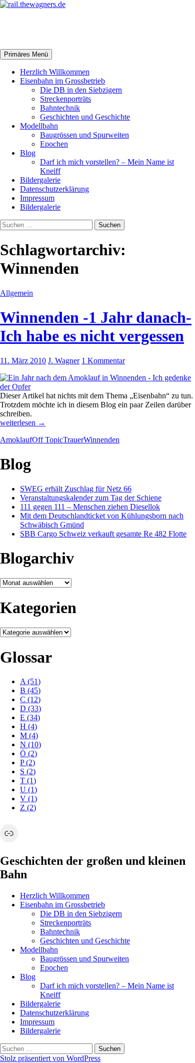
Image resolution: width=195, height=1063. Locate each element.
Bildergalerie (40, 180)
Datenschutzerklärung (54, 189)
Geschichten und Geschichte (85, 117)
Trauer (73, 439)
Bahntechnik (60, 108)
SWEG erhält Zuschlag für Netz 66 (76, 488)
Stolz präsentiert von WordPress (50, 1058)
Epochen (54, 144)
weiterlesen (23, 422)
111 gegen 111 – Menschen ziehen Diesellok (90, 506)
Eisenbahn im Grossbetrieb (62, 81)
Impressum (37, 198)
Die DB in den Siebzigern (81, 90)
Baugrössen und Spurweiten (84, 135)
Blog (28, 153)
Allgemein (16, 293)
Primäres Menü (26, 54)
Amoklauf (16, 439)
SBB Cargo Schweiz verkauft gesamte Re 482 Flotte (103, 533)
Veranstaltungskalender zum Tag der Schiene (91, 497)
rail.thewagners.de (63, 29)
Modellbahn (39, 126)
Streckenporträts (65, 99)
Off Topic (47, 439)
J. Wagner (64, 360)
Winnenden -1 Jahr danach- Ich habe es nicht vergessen (96, 326)
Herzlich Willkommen (55, 72)
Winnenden (102, 439)
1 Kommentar (103, 360)
